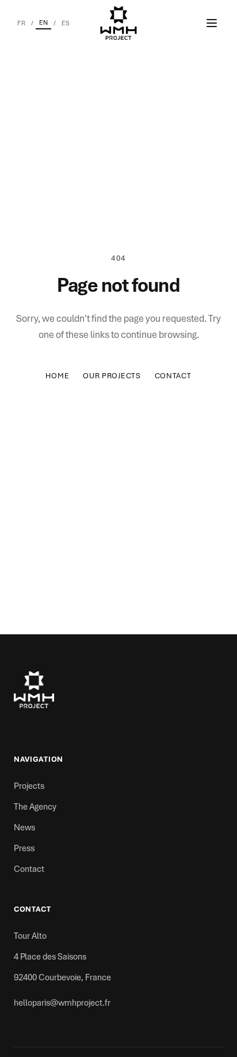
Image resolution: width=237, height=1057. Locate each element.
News (24, 827)
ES (66, 23)
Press (24, 848)
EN (43, 22)
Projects (29, 786)
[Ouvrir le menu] (211, 23)
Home (57, 376)
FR (21, 23)
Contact (173, 376)
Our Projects (111, 376)
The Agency (35, 807)
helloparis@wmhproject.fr (62, 1003)
